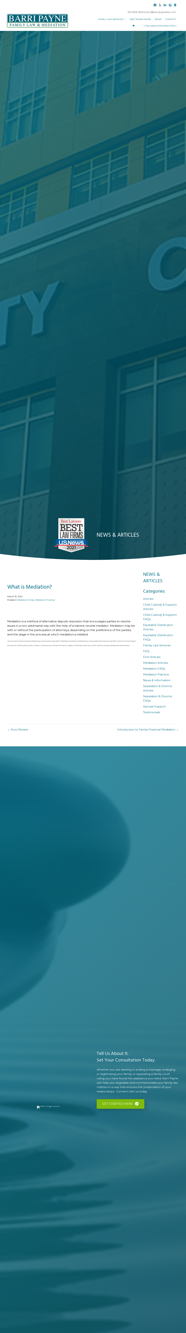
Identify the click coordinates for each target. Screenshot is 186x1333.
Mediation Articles (155, 662)
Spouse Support (154, 706)
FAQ (146, 651)
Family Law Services (157, 645)
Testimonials (151, 712)
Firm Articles (151, 657)
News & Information (157, 680)
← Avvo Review (17, 729)
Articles (148, 598)
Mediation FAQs (25, 599)
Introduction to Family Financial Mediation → (148, 729)
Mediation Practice (45, 599)
